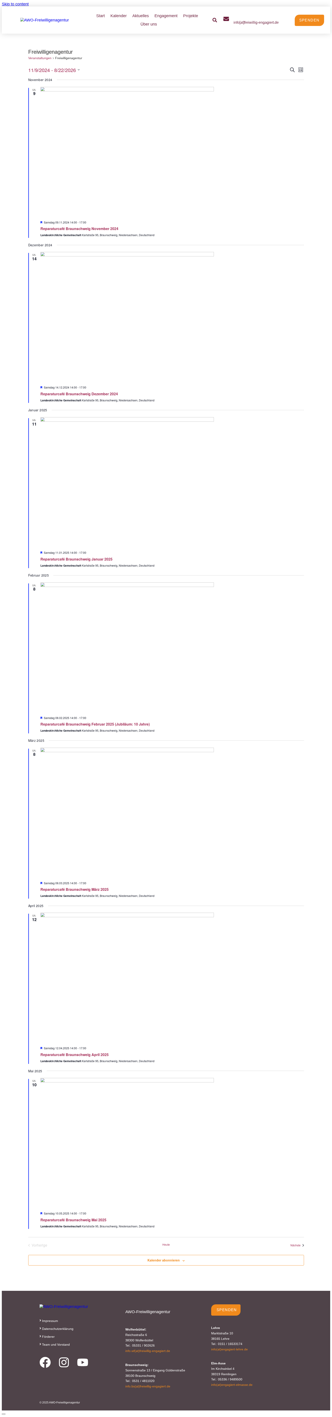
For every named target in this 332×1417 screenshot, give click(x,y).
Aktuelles (140, 16)
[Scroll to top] (3, 1414)
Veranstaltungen (39, 58)
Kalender (118, 16)
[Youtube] (82, 1362)
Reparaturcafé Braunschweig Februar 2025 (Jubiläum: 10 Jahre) (95, 724)
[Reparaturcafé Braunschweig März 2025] (172, 813)
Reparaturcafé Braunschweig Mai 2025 (73, 1219)
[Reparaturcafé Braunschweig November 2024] (172, 152)
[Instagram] (64, 1362)
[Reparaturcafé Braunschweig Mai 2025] (172, 1143)
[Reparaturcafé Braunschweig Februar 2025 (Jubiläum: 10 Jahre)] (172, 647)
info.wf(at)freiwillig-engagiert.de (147, 1351)
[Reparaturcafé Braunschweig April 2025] (172, 978)
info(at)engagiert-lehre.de (229, 1349)
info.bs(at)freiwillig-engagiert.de (147, 1386)
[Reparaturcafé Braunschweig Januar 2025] (172, 482)
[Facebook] (45, 1362)
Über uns (148, 24)
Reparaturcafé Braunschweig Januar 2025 (76, 559)
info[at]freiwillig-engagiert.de (256, 22)
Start (100, 16)
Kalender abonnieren (163, 1260)
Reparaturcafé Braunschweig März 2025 (74, 889)
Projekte (190, 16)
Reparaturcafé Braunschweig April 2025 (74, 1054)
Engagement (166, 16)
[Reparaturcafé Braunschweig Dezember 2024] (172, 317)
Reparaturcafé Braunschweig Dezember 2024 (79, 393)
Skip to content (15, 4)
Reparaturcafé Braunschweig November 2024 (79, 228)
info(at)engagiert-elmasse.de (232, 1385)
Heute (166, 1244)
